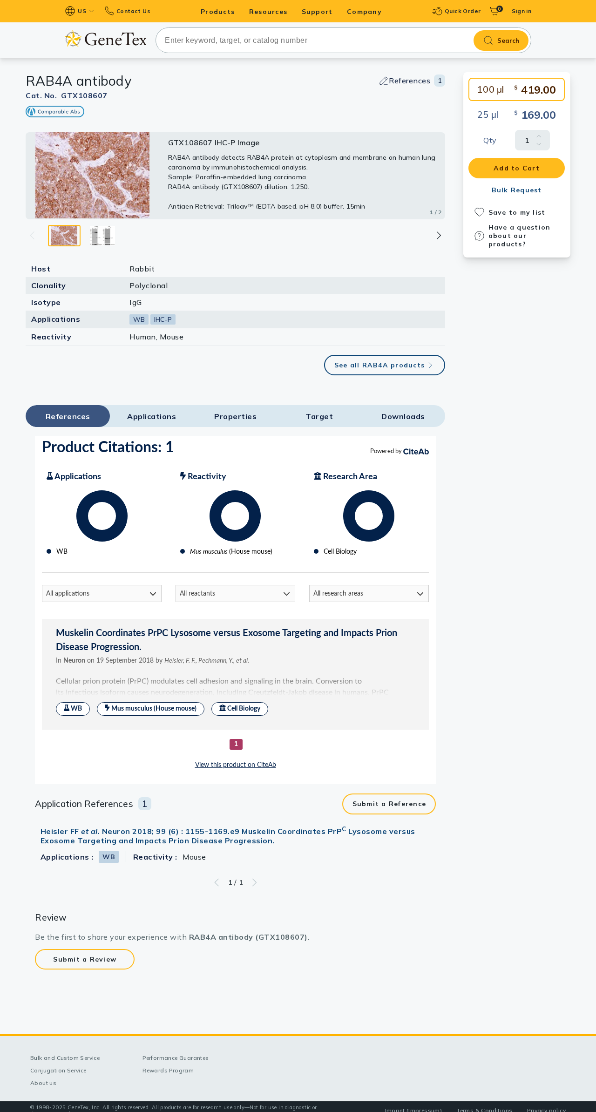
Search (508, 40)
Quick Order (463, 10)
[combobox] (343, 40)
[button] (438, 235)
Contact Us (133, 10)
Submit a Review (84, 959)
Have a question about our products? (519, 235)
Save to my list (517, 212)
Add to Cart (517, 168)
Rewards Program (168, 1070)
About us (43, 1082)
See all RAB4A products (379, 365)
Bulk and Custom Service (65, 1057)
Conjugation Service (58, 1070)
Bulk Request (517, 190)
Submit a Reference (389, 804)
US (82, 10)
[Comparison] (55, 111)
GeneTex (105, 38)
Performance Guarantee (175, 1057)
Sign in (521, 10)
